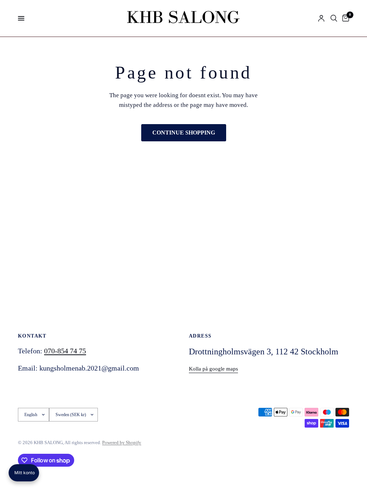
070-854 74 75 (65, 351)
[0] (344, 18)
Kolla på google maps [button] (213, 369)
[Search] (334, 18)
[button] (24, 472)
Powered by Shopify (121, 442)
